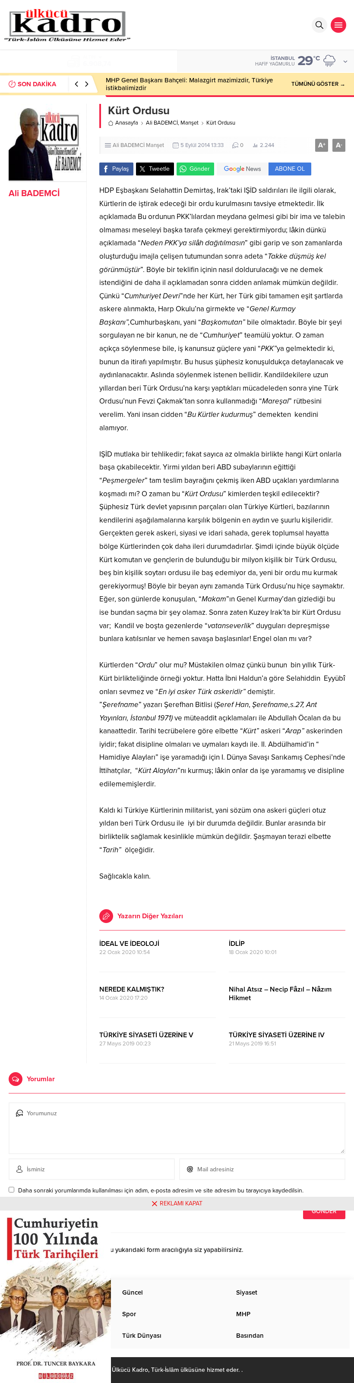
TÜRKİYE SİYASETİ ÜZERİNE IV (277, 1035)
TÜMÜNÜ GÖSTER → (318, 84)
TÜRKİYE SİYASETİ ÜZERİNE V (146, 1035)
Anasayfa (126, 122)
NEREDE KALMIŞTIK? (131, 989)
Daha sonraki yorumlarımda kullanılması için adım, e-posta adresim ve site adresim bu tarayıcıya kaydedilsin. (160, 1190)
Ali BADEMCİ (34, 193)
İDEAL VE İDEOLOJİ (129, 943)
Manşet (189, 122)
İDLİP (237, 943)
